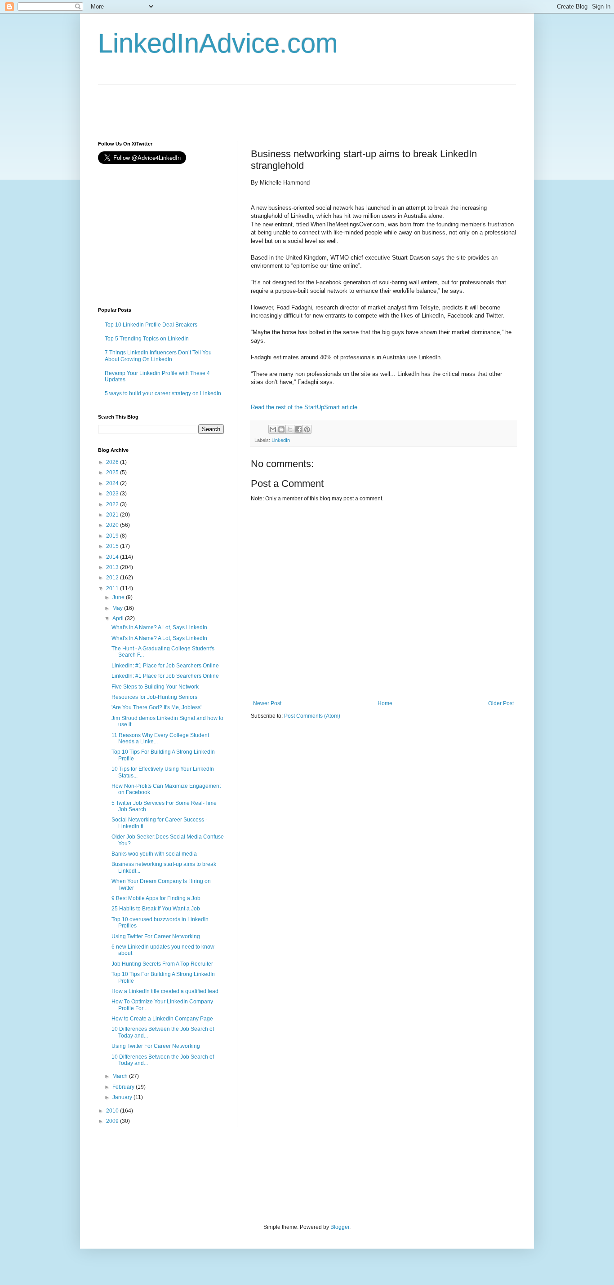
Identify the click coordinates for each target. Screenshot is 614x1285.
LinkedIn (280, 440)
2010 (113, 1111)
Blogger (339, 1227)
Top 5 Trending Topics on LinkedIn (147, 339)
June (119, 597)
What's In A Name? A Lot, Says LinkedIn (159, 627)
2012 (113, 577)
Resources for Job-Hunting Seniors (154, 697)
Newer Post (267, 703)
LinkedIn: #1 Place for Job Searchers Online (165, 665)
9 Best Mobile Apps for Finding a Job (155, 898)
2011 (113, 588)
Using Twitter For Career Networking (155, 936)
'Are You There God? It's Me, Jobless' (156, 707)
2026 (113, 462)
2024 (113, 483)
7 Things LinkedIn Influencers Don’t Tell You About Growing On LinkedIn (158, 355)
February (124, 1087)
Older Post (501, 703)
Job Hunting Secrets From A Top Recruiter (162, 964)
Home (385, 703)
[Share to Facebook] (298, 429)
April (118, 618)
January (122, 1097)
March (120, 1076)
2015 (113, 546)
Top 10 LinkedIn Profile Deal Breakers (151, 325)
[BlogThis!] (281, 429)
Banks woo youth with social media (154, 854)
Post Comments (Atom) (312, 716)
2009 (113, 1121)
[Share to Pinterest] (307, 429)
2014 (113, 557)
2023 (113, 493)
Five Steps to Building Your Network (155, 687)
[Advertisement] (261, 105)
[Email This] (272, 429)
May (118, 608)
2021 (113, 515)
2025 (113, 472)
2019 (113, 536)
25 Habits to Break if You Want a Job (155, 908)
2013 (113, 567)
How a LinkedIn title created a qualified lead (164, 991)
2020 (113, 525)
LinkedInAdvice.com (218, 43)
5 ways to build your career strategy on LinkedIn (163, 393)
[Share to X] (289, 429)
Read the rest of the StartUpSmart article (305, 407)
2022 (113, 504)
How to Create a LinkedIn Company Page (162, 1019)
